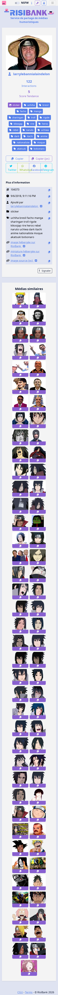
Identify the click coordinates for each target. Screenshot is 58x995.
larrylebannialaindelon (31, 74)
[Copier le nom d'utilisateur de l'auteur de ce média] (49, 202)
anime (43, 136)
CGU (20, 992)
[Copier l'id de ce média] (49, 190)
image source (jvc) (22, 260)
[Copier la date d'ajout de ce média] (49, 196)
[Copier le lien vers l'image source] (49, 261)
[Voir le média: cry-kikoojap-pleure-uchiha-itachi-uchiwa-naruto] (38, 951)
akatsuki (21, 148)
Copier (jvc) (42, 158)
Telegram (47, 170)
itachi (29, 136)
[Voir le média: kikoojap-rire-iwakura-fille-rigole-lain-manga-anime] (38, 797)
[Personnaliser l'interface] (37, 2)
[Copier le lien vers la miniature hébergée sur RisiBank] (49, 252)
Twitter (12, 170)
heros (44, 123)
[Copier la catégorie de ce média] (49, 212)
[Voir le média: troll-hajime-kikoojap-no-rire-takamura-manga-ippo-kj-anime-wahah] (38, 934)
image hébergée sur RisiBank (23, 244)
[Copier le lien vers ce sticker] (20, 306)
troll (32, 117)
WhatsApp (24, 170)
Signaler (46, 270)
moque (41, 142)
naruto (29, 129)
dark (16, 136)
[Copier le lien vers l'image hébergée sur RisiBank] (49, 242)
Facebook (36, 170)
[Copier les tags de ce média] (49, 218)
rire (32, 123)
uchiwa (44, 129)
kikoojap (18, 123)
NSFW (25, 2)
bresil (45, 105)
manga (37, 111)
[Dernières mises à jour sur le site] (32, 2)
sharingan (17, 117)
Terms (29, 992)
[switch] (17, 3)
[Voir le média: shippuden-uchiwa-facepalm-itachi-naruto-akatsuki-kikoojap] (38, 916)
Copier (19, 158)
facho (22, 111)
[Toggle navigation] (52, 2)
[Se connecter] (44, 2)
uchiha (31, 105)
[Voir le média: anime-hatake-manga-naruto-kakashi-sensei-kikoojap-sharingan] (20, 882)
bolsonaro (38, 148)
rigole (46, 117)
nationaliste (22, 142)
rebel (15, 129)
